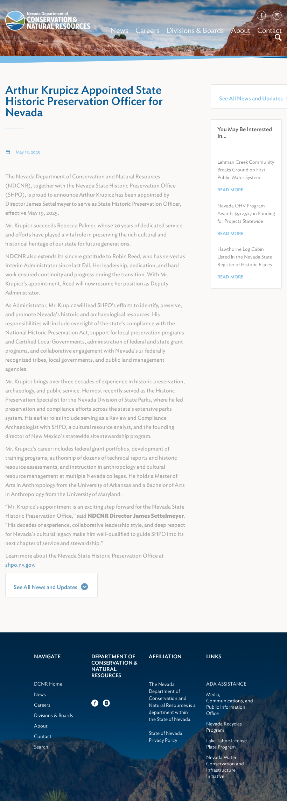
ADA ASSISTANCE (226, 684)
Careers (147, 30)
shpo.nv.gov (19, 564)
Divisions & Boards (195, 30)
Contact (269, 30)
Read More (230, 189)
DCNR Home (48, 684)
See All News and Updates (45, 587)
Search (41, 747)
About (240, 30)
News (119, 30)
